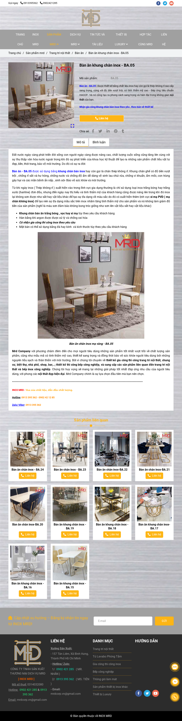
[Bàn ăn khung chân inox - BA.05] (91, 18)
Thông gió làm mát (105, 679)
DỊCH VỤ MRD (75, 39)
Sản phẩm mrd (35, 53)
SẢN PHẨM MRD (54, 39)
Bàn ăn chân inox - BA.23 (70, 469)
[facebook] (159, 3)
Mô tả (81, 142)
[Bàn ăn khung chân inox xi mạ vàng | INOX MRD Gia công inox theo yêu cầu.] (41, 95)
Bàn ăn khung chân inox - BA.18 (112, 526)
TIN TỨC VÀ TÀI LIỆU (97, 39)
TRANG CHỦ (20, 39)
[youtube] (172, 3)
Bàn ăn (79, 53)
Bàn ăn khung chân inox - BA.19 (70, 526)
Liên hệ (103, 118)
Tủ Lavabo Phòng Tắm (107, 656)
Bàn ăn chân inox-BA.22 (112, 469)
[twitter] (166, 3)
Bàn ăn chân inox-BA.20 (27, 524)
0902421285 (50, 3)
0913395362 (30, 3)
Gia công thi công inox (107, 664)
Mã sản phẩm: (88, 78)
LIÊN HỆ (164, 39)
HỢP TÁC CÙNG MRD (145, 39)
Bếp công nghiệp (103, 671)
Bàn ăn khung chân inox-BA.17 (154, 526)
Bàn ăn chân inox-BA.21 (154, 469)
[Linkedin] (108, 131)
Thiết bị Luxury (102, 694)
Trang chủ (14, 53)
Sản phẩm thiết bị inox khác (110, 687)
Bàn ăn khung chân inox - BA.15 (70, 585)
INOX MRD (35, 39)
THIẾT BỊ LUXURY (121, 39)
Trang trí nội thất (59, 53)
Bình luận (99, 142)
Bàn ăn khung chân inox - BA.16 (28, 585)
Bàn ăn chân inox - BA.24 (28, 469)
